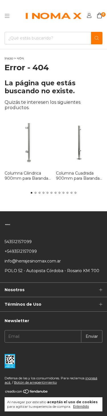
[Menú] (7, 15)
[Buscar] (96, 38)
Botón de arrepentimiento (35, 382)
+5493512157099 (21, 251)
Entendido (81, 407)
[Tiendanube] (27, 392)
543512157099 (18, 241)
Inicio (9, 58)
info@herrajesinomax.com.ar (33, 261)
